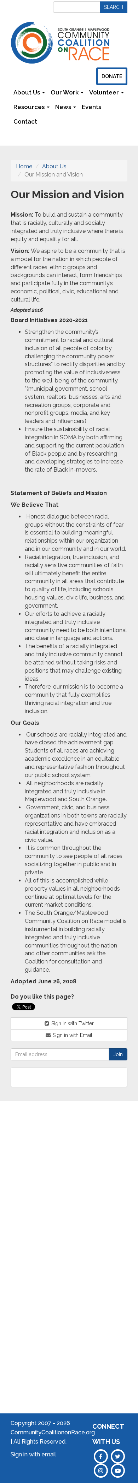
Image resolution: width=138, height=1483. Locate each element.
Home (24, 166)
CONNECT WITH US (108, 1434)
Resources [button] (29, 106)
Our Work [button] (65, 92)
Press (113, 1184)
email (48, 1454)
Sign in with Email (71, 1035)
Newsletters (61, 121)
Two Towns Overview (86, 1166)
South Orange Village (84, 1198)
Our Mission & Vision (21, 1188)
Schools (53, 1155)
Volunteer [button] (104, 92)
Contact (25, 121)
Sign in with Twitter (72, 1023)
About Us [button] (27, 92)
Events (91, 106)
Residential (56, 1230)
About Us (54, 166)
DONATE (112, 76)
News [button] (64, 106)
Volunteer (118, 1195)
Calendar (118, 1163)
